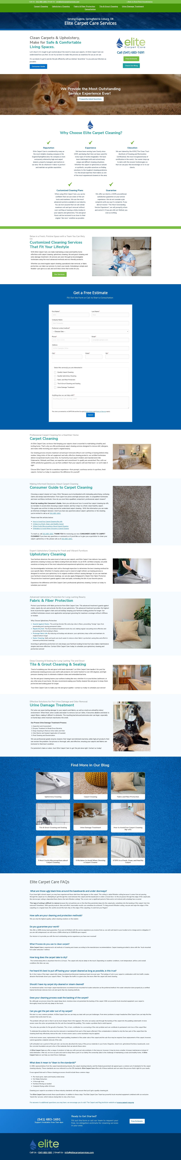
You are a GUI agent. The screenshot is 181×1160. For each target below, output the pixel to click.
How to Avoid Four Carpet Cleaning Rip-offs (47, 522)
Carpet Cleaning (41, 6)
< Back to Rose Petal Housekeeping (139, 2)
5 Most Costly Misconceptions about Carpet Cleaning (53, 861)
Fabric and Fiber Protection (66, 380)
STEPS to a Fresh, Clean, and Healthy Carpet (128, 861)
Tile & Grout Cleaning (108, 6)
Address (55, 345)
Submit (90, 415)
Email (93, 337)
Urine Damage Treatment (133, 6)
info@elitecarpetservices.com (67, 2)
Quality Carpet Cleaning (65, 372)
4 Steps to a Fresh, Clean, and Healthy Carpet (48, 524)
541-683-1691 (41, 2)
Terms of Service (101, 411)
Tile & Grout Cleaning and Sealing (68, 384)
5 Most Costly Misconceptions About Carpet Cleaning (50, 526)
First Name (55, 311)
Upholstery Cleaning (61, 6)
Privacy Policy (88, 411)
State (87, 353)
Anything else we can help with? (63, 395)
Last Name (95, 311)
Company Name (57, 320)
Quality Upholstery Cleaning (66, 376)
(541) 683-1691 (45, 1152)
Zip (106, 353)
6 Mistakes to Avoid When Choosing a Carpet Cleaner (51, 529)
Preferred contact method (60, 328)
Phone (54, 337)
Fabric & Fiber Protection (84, 6)
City (53, 353)
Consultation (90, 9)
